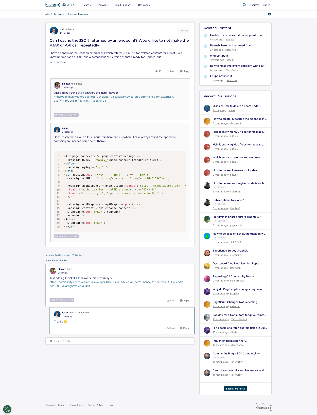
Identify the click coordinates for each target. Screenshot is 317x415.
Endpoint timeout (221, 76)
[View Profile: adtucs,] (207, 134)
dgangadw (237, 345)
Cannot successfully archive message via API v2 (239, 370)
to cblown (77, 83)
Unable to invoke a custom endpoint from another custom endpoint (236, 35)
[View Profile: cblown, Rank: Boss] (53, 271)
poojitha (234, 293)
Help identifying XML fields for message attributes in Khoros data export (238, 132)
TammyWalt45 (239, 319)
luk (82, 92)
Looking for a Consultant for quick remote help (239, 315)
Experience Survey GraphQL (230, 250)
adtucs (234, 136)
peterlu (230, 59)
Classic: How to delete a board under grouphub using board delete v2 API (236, 106)
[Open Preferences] (7, 409)
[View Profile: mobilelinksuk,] (207, 279)
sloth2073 (235, 242)
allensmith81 (237, 255)
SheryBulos (232, 70)
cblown (66, 83)
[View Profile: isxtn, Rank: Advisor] (54, 31)
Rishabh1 (235, 306)
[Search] (245, 5)
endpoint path (219, 55)
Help (110, 405)
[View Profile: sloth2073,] (207, 236)
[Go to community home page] (60, 4)
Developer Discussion (78, 14)
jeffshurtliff (237, 361)
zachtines (230, 49)
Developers (59, 14)
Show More (59, 62)
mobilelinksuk (237, 280)
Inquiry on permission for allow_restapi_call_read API (230, 341)
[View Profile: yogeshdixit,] (207, 219)
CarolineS (235, 191)
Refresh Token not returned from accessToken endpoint (230, 45)
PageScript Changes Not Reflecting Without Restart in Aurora (235, 302)
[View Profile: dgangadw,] (207, 343)
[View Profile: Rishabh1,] (207, 304)
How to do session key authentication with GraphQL (240, 233)
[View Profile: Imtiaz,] (207, 108)
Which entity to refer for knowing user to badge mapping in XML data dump (238, 157)
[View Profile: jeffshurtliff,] (207, 356)
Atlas (47, 14)
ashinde (230, 39)
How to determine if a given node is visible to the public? (239, 183)
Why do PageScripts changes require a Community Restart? (237, 289)
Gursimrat (232, 80)
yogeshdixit (236, 225)
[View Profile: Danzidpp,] (207, 266)
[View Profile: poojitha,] (207, 291)
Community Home (55, 405)
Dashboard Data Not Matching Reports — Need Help (239, 263)
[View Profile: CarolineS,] (207, 185)
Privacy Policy (95, 405)
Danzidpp (235, 267)
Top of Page (76, 405)
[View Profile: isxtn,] (57, 130)
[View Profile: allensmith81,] (207, 253)
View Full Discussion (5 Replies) (66, 255)
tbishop (235, 332)
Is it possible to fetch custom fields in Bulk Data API (239, 328)
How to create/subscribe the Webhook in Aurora (238, 119)
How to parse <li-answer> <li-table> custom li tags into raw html (236, 170)
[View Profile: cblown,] (57, 85)
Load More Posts (235, 388)
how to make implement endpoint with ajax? (237, 65)
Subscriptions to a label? (228, 200)
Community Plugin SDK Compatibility (236, 353)
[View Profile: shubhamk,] (207, 121)
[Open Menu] (269, 14)
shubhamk (235, 123)
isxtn (62, 29)
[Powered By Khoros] (264, 407)
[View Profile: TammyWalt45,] (207, 317)
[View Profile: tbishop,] (207, 330)
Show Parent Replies (56, 260)
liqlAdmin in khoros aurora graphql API (237, 216)
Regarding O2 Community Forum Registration (233, 276)
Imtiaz (232, 110)
